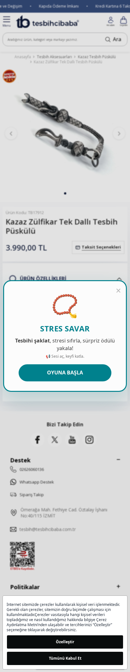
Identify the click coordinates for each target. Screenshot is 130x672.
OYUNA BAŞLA (65, 372)
